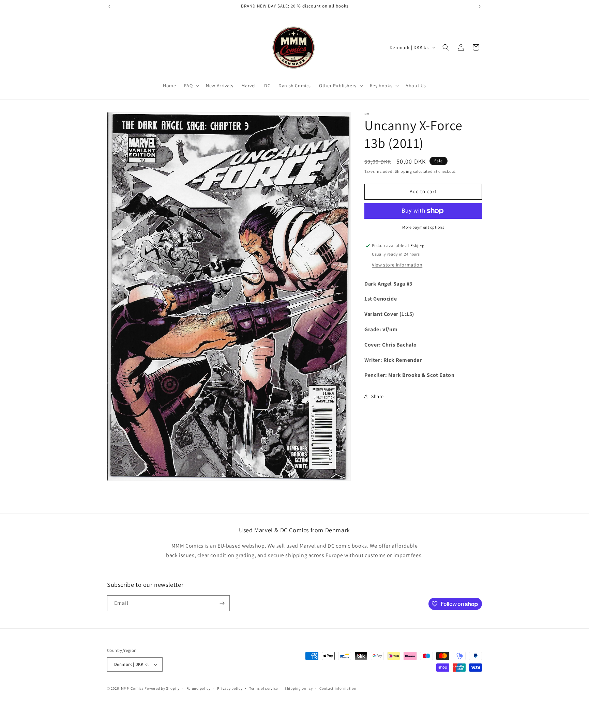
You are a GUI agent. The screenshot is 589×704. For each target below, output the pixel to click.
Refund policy (198, 688)
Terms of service (263, 688)
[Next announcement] (479, 6)
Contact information (337, 688)
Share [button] (377, 396)
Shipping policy (299, 688)
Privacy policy (229, 688)
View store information (397, 264)
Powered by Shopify (162, 688)
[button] (191, 85)
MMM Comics (132, 688)
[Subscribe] (221, 603)
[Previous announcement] (109, 6)
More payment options (423, 227)
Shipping (403, 171)
